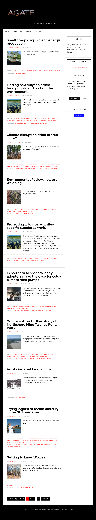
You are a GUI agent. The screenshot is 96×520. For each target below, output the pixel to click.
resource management (40, 123)
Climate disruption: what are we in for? (32, 136)
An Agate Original (19, 118)
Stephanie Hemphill (14, 47)
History (9, 120)
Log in (71, 509)
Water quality (25, 122)
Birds (27, 165)
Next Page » (45, 498)
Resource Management (14, 122)
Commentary (30, 118)
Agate (21, 13)
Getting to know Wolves (26, 457)
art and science (20, 397)
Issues (58, 70)
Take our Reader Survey (79, 68)
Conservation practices (41, 118)
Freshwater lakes (54, 118)
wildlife (9, 485)
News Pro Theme (40, 509)
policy (24, 73)
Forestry (57, 165)
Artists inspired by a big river (30, 369)
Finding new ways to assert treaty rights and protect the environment (30, 88)
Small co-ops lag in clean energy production (33, 41)
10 (38, 498)
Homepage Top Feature (49, 70)
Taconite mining (31, 260)
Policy (8, 72)
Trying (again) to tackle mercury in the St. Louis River (32, 410)
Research (55, 166)
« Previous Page (13, 498)
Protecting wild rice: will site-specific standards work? (30, 226)
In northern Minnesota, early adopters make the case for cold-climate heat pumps (34, 276)
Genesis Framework (54, 509)
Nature (50, 120)
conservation (19, 123)
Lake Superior (42, 166)
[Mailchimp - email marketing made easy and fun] (85, 100)
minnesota (18, 73)
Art (27, 396)
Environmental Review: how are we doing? (32, 181)
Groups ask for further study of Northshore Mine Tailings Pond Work (32, 324)
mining (17, 262)
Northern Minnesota (51, 168)
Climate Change (19, 70)
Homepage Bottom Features (33, 70)
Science (33, 211)
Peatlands (28, 440)
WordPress (64, 509)
